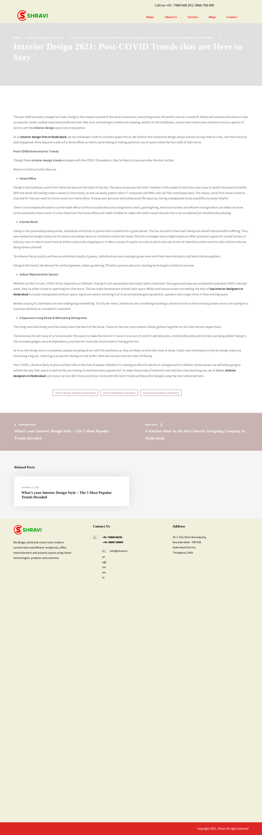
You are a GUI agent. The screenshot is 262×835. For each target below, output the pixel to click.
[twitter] (236, 5)
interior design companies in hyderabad (96, 37)
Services (192, 17)
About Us (171, 17)
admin (17, 37)
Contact (232, 17)
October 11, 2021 (30, 487)
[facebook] (229, 5)
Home (150, 17)
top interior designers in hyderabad (189, 37)
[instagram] (243, 5)
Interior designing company (46, 37)
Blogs (212, 17)
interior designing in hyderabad (144, 37)
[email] (221, 5)
